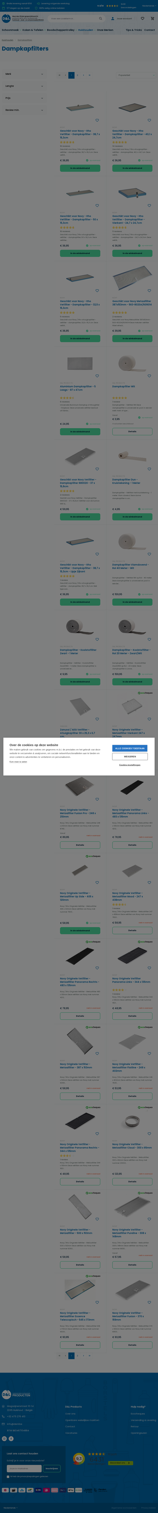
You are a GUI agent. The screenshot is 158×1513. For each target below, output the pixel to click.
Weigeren (130, 756)
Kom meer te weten (18, 761)
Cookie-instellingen (130, 765)
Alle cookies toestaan (129, 748)
